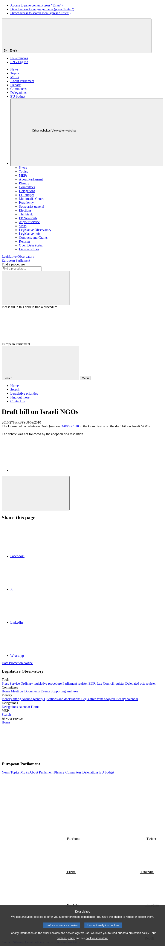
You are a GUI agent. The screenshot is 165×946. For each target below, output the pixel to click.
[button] (66, 755)
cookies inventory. (97, 938)
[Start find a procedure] (36, 288)
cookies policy (66, 938)
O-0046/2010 (70, 426)
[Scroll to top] (36, 493)
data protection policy (135, 933)
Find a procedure (13, 264)
